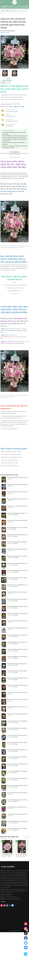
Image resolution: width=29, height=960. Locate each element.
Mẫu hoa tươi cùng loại (9, 837)
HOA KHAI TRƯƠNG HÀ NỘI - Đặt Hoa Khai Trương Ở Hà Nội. (14, 135)
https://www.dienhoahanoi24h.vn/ (13, 899)
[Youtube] (4, 905)
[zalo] (12, 905)
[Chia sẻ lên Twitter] (8, 78)
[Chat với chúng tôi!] (26, 947)
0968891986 (16, 104)
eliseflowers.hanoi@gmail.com (11, 896)
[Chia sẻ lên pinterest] (9, 78)
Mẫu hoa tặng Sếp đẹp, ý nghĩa (9, 475)
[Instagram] (1, 905)
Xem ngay (19, 451)
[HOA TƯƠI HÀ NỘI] (14, 2)
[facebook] (7, 905)
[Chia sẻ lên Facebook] (6, 78)
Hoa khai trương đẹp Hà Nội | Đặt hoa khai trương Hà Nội (14, 137)
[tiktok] (10, 905)
